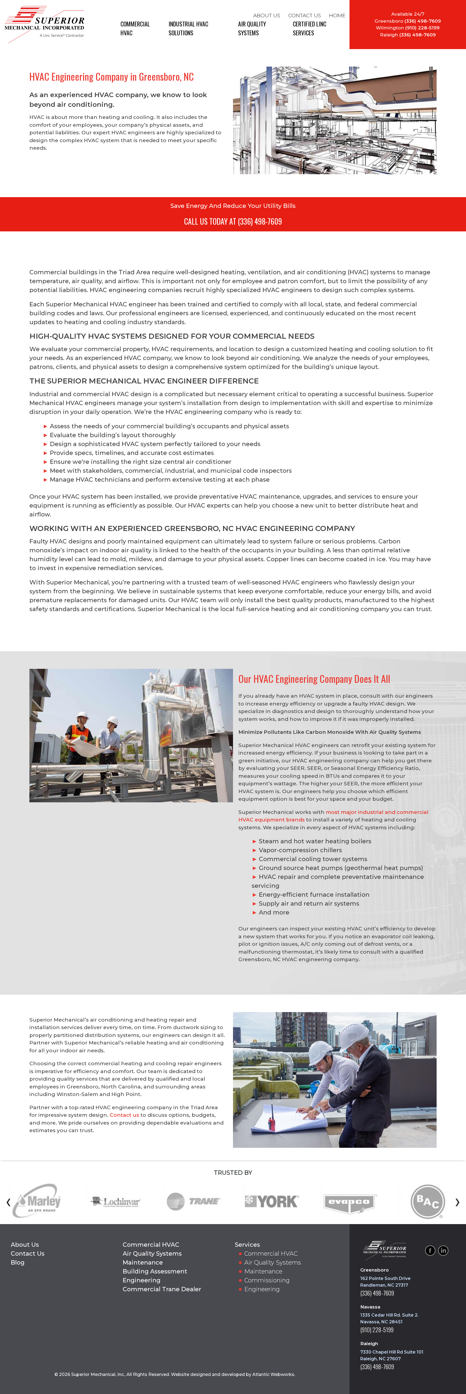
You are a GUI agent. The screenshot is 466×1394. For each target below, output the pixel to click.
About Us (266, 15)
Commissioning (267, 1280)
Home (337, 15)
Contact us (124, 1115)
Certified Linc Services (309, 28)
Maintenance (143, 1262)
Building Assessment (155, 1271)
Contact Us (304, 15)
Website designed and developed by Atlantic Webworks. (233, 1374)
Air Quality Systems (252, 28)
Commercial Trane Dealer (162, 1289)
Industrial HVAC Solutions (188, 28)
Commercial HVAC (151, 1244)
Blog (18, 1262)
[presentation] (8, 1201)
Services (247, 1244)
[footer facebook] (430, 1250)
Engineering (141, 1280)
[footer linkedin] (443, 1250)
